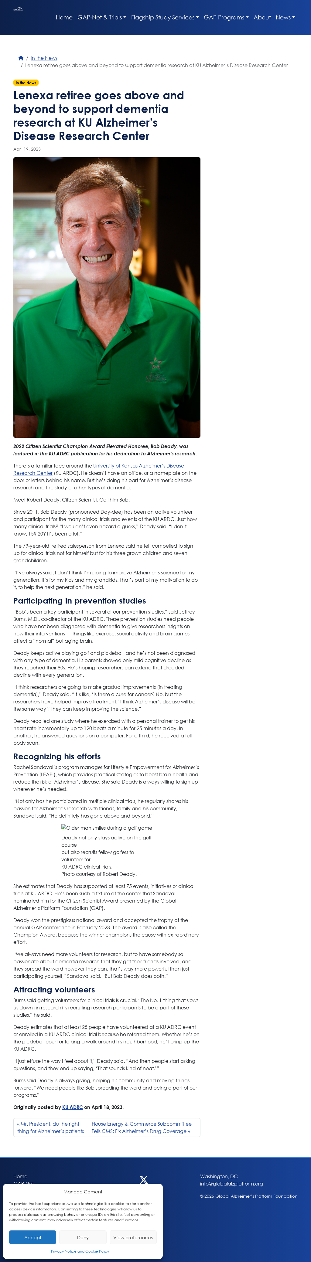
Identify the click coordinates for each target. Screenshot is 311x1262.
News (283, 17)
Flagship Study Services (162, 17)
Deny (83, 1237)
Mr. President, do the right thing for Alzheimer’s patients (50, 1127)
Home (64, 17)
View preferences (133, 1237)
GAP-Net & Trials (99, 17)
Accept (32, 1237)
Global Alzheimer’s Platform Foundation (18, 17)
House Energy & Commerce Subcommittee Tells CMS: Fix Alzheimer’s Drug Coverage (142, 1127)
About (262, 17)
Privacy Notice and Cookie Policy (80, 1251)
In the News (44, 58)
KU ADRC (72, 1107)
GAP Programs (224, 17)
